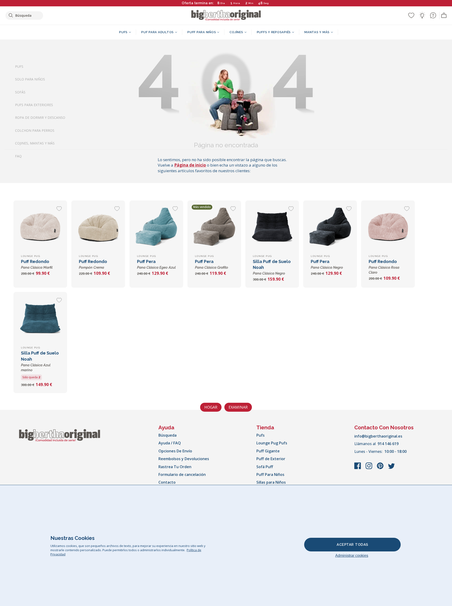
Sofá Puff (264, 466)
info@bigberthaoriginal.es (378, 436)
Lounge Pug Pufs (271, 443)
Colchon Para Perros (34, 130)
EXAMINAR (238, 407)
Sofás (20, 92)
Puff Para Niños (270, 474)
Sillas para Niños (271, 482)
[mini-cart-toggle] (444, 15)
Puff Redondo (384, 267)
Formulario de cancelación (182, 474)
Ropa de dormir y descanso (40, 118)
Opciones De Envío (175, 451)
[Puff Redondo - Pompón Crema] (98, 227)
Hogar (210, 407)
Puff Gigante (268, 451)
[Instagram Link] (369, 468)
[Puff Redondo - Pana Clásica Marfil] (40, 227)
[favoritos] (411, 15)
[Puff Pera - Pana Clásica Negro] (330, 227)
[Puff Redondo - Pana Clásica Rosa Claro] (388, 227)
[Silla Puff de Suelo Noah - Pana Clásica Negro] (272, 227)
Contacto (167, 482)
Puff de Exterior (270, 458)
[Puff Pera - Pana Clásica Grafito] (214, 227)
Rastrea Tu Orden (174, 466)
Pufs (19, 66)
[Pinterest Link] (380, 468)
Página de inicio (190, 165)
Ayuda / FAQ (169, 443)
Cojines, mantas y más (35, 143)
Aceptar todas (352, 544)
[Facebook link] (358, 468)
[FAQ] (432, 15)
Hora (236, 3)
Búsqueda (167, 435)
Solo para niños (30, 79)
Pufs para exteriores (34, 105)
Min (251, 3)
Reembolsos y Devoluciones (183, 458)
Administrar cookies (351, 556)
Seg (266, 3)
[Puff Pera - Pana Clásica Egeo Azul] (156, 227)
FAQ (18, 156)
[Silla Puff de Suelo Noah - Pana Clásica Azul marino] (40, 319)
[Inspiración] (422, 15)
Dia (222, 3)
